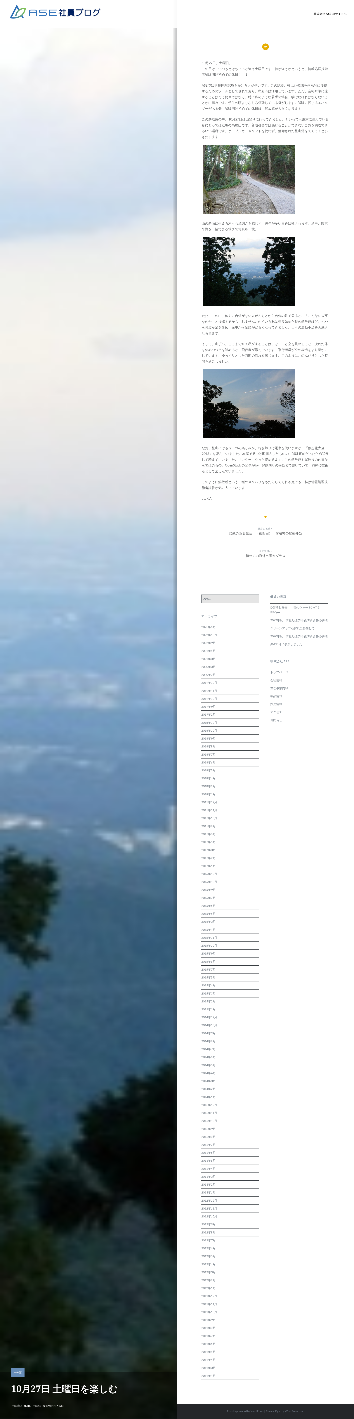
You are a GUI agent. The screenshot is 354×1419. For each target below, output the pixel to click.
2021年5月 (208, 650)
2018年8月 (208, 746)
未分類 (18, 1372)
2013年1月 (208, 1192)
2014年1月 (208, 1097)
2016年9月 (208, 889)
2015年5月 (208, 977)
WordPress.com (294, 1411)
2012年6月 (208, 1248)
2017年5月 (208, 842)
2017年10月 (209, 818)
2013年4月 (208, 1168)
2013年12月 (209, 1105)
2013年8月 (208, 1136)
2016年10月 (209, 881)
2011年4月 (208, 1359)
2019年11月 (209, 690)
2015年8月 (208, 961)
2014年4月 (208, 1073)
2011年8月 (208, 1327)
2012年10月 (209, 1216)
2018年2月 (208, 786)
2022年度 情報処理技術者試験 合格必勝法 (299, 620)
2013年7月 (208, 1144)
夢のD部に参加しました (286, 644)
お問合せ (276, 720)
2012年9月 (208, 1224)
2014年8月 (208, 1041)
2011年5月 (208, 1351)
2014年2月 (208, 1089)
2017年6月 (208, 834)
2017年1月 (208, 866)
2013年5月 (208, 1160)
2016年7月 (208, 897)
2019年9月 (208, 706)
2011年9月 (208, 1320)
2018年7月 (208, 754)
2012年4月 (208, 1264)
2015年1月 (208, 1009)
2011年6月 (208, 1343)
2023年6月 (208, 627)
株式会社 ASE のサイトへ (330, 13)
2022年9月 (208, 642)
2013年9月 (208, 1128)
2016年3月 (208, 921)
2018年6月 (208, 762)
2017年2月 (208, 858)
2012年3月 (208, 1272)
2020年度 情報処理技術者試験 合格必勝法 (299, 636)
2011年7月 (208, 1336)
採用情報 (276, 704)
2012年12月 (209, 1200)
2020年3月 (208, 666)
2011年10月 (209, 1312)
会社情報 (276, 680)
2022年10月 (209, 635)
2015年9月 (208, 953)
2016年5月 (208, 913)
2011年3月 (208, 1367)
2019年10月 (209, 698)
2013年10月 (209, 1120)
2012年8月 (208, 1232)
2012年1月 (208, 1288)
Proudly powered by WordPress (245, 1411)
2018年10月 (209, 730)
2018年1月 (208, 794)
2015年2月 (208, 1001)
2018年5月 (208, 770)
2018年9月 (208, 738)
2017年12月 (209, 802)
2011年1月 (208, 1375)
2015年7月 (208, 969)
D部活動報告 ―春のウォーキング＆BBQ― (295, 610)
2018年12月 (209, 722)
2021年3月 (208, 658)
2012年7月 (208, 1240)
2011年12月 (209, 1296)
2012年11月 (209, 1208)
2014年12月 (209, 1017)
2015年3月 (208, 993)
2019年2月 (208, 714)
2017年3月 (208, 850)
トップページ (279, 672)
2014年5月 (208, 1065)
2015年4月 (208, 985)
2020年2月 (208, 674)
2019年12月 (209, 682)
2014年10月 (209, 1025)
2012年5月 (208, 1256)
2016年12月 (209, 873)
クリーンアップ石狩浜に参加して (292, 628)
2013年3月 (208, 1176)
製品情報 (276, 696)
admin (26, 1405)
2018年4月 (208, 778)
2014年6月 (208, 1057)
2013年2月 (208, 1184)
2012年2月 (208, 1280)
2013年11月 (209, 1112)
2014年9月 (208, 1033)
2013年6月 (208, 1152)
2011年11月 (209, 1304)
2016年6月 (208, 905)
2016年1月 (208, 929)
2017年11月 (209, 810)
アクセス (276, 712)
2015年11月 (209, 937)
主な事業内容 (279, 688)
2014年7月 (208, 1049)
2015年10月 (209, 945)
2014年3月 (208, 1081)
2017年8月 (208, 826)
